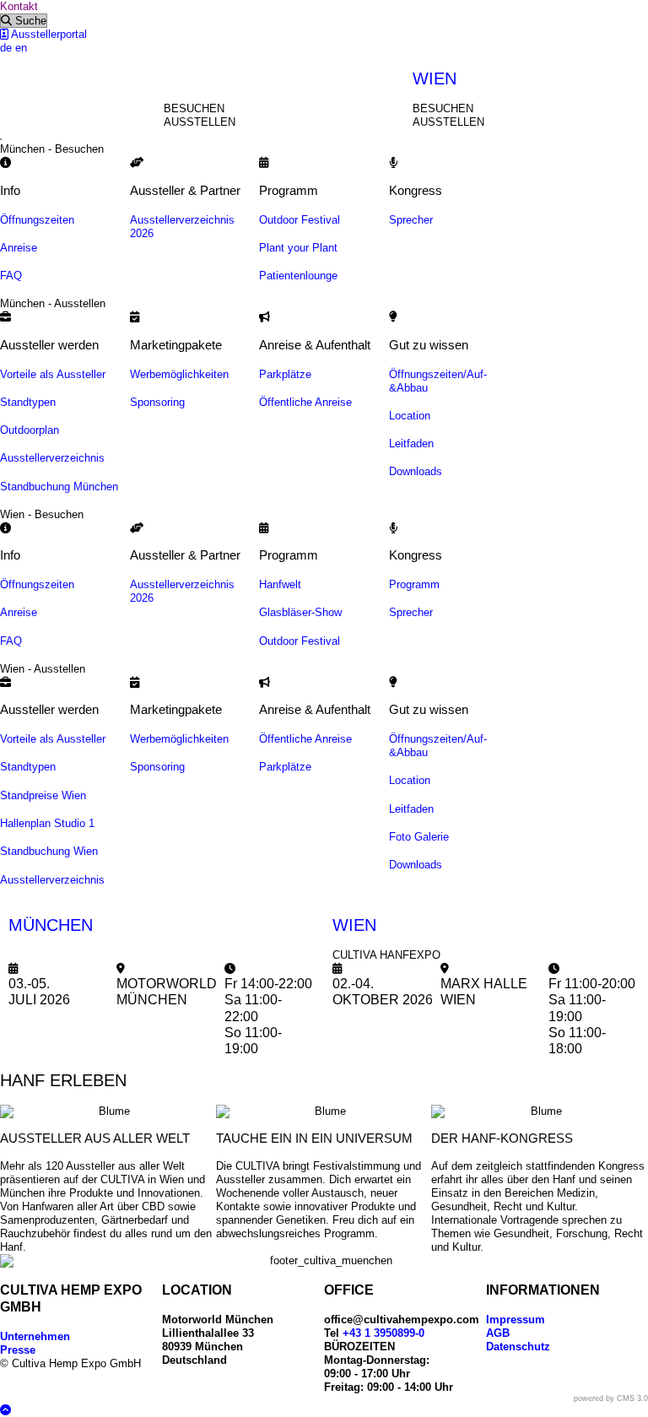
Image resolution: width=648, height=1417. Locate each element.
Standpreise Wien (43, 795)
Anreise (18, 247)
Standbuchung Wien (49, 851)
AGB (498, 1333)
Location (409, 415)
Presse (17, 1350)
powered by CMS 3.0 (611, 1398)
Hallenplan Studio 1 (47, 823)
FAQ (11, 275)
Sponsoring (157, 402)
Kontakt (19, 6)
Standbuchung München (59, 486)
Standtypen (28, 402)
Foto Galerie (419, 836)
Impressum (515, 1319)
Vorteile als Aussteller (52, 374)
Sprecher (411, 220)
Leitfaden (411, 443)
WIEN (434, 78)
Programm (414, 584)
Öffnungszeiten (37, 220)
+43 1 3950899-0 (383, 1333)
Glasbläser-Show (300, 612)
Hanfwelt (280, 584)
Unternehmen (35, 1336)
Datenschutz (518, 1346)
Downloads (415, 471)
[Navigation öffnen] (1, 139)
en (21, 47)
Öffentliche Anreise (305, 402)
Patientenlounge (298, 275)
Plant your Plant (298, 247)
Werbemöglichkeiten (179, 374)
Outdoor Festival (299, 220)
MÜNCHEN (50, 925)
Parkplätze (285, 374)
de (6, 47)
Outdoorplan (29, 430)
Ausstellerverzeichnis (52, 458)
